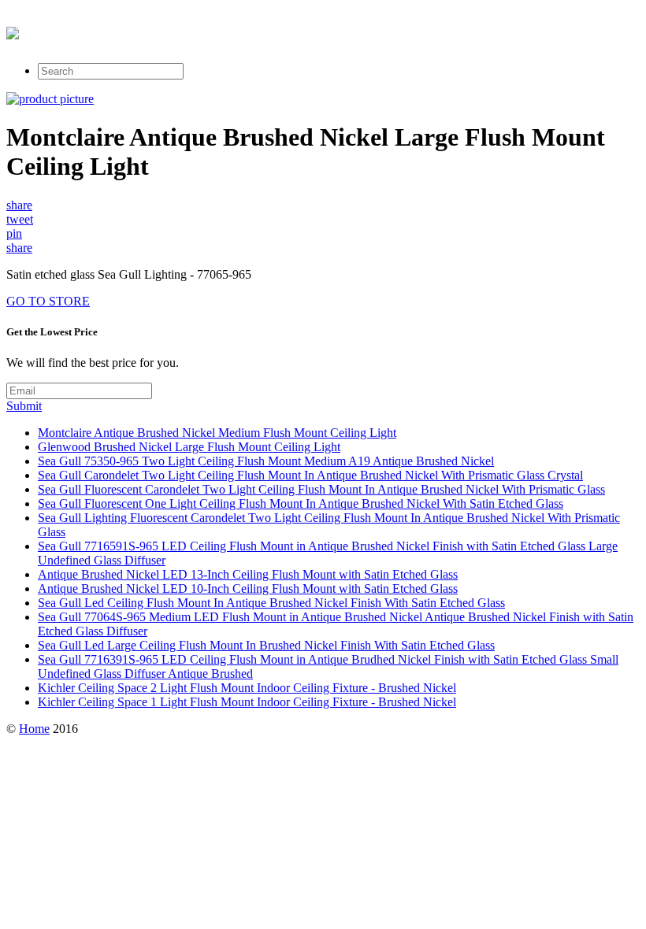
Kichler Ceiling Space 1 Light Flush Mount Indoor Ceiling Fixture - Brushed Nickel (247, 702)
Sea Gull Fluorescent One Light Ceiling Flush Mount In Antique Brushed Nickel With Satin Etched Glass (300, 503)
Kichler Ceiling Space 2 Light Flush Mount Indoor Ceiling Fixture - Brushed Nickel (247, 687)
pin (14, 233)
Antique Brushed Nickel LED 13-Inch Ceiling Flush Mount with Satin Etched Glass (248, 574)
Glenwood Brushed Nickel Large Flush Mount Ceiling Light (189, 446)
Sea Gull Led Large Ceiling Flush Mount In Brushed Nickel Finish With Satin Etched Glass (266, 645)
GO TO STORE (48, 301)
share (19, 205)
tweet (19, 219)
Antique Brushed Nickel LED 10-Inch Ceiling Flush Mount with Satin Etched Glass (248, 588)
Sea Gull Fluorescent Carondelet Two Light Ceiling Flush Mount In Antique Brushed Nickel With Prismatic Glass (321, 489)
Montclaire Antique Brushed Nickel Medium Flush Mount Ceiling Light (217, 432)
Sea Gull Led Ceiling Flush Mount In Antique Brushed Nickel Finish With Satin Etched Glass (271, 602)
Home (34, 728)
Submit (24, 406)
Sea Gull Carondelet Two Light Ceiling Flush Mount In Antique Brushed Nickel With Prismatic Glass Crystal (310, 475)
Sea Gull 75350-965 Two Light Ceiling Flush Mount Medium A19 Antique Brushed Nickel (266, 461)
